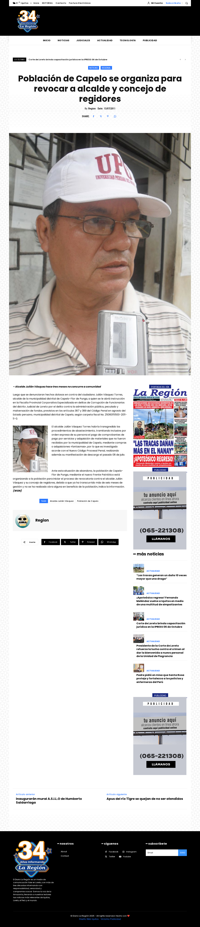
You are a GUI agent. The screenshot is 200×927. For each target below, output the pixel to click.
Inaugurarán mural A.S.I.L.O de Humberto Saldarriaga (49, 800)
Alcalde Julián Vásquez (62, 501)
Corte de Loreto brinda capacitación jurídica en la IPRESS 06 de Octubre (160, 625)
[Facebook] (93, 116)
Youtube (127, 856)
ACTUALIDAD (153, 571)
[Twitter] (101, 116)
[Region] (24, 520)
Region (92, 108)
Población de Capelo (88, 501)
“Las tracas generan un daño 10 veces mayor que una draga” (161, 577)
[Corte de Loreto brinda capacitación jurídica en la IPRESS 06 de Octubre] (138, 616)
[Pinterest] (108, 116)
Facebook (113, 851)
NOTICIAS (93, 68)
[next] (185, 59)
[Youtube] (120, 857)
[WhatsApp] (115, 116)
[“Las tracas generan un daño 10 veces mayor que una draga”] (138, 568)
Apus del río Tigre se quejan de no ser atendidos (145, 799)
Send (182, 852)
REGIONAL (106, 68)
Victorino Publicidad (111, 919)
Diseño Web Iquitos (89, 919)
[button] (186, 3)
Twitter (112, 856)
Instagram (131, 851)
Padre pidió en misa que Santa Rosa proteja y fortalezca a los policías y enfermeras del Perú (160, 678)
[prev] (180, 59)
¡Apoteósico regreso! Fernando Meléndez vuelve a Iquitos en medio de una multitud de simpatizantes (160, 601)
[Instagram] (123, 852)
